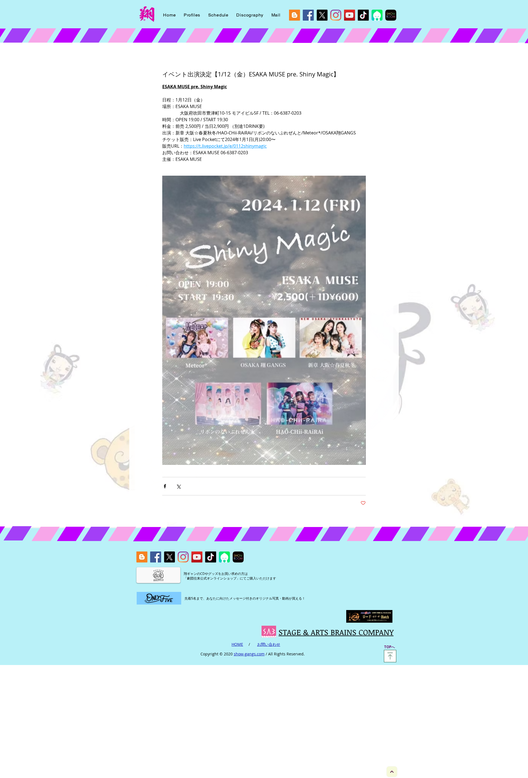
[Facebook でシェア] (164, 486)
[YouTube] (349, 15)
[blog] (294, 15)
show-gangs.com (249, 653)
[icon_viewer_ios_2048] (377, 15)
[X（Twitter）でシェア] (178, 486)
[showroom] (390, 15)
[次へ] (391, 771)
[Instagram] (335, 15)
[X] (322, 15)
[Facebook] (308, 15)
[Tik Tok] (363, 15)
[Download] (390, 656)
